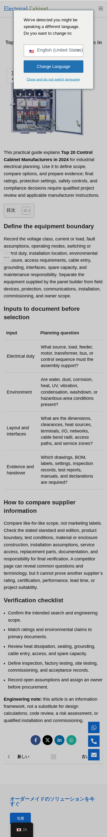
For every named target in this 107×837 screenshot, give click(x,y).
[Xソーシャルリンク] (48, 740)
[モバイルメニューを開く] (101, 8)
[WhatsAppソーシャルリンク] (71, 740)
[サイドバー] (6, 257)
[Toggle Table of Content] (23, 210)
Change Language (53, 66)
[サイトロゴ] (26, 8)
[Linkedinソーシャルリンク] (59, 740)
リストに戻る (53, 757)
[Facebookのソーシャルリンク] (36, 740)
